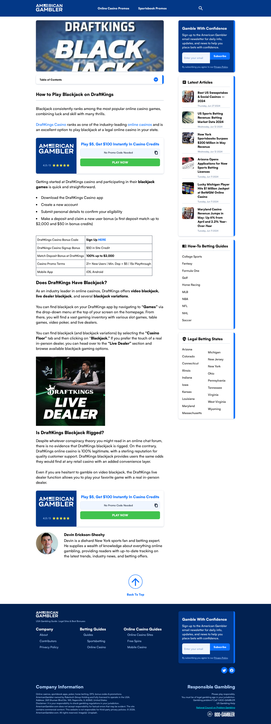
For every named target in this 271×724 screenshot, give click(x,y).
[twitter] (224, 670)
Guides (88, 635)
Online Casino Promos (113, 8)
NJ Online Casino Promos (121, 18)
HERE (102, 240)
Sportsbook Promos (152, 8)
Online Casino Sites (140, 635)
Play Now (120, 162)
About (44, 635)
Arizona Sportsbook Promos (164, 18)
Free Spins (134, 641)
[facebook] (232, 670)
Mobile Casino (137, 647)
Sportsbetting (96, 641)
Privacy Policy (221, 66)
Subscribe (220, 56)
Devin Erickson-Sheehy (84, 534)
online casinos (139, 124)
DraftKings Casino (51, 124)
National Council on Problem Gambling (215, 707)
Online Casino (96, 647)
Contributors (48, 641)
